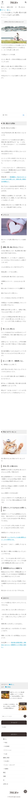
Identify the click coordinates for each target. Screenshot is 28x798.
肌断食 (6, 768)
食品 (6, 742)
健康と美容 (10, 7)
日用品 (9, 687)
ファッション (8, 750)
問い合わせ (22, 7)
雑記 (4, 772)
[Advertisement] (14, 96)
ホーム (3, 10)
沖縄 (4, 776)
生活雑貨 (7, 746)
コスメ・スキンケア (10, 765)
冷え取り (7, 761)
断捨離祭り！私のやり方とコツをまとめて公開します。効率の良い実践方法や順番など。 (13, 179)
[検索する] (25, 716)
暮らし (3, 7)
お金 (6, 754)
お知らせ (5, 784)
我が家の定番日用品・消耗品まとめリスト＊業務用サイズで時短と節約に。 (13, 645)
